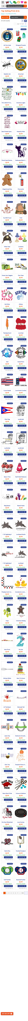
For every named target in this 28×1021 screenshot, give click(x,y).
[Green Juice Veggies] (7, 266)
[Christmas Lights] (21, 94)
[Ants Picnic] (7, 640)
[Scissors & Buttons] (21, 784)
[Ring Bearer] (7, 496)
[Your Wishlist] (22, 2)
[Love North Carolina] (21, 381)
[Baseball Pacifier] (21, 871)
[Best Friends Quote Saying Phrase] (7, 122)
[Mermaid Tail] (21, 698)
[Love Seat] (21, 324)
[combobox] (15, 6)
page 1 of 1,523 (20, 23)
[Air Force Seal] (7, 36)
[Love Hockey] (21, 813)
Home (2, 13)
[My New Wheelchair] (7, 813)
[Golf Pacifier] (7, 871)
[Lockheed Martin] (21, 525)
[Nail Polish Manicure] (21, 468)
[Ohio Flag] (7, 410)
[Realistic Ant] (7, 65)
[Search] (25, 6)
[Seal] (7, 353)
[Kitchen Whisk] (7, 669)
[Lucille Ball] (21, 410)
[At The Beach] (7, 698)
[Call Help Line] (11, 2)
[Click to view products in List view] (22, 21)
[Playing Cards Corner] (7, 583)
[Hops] (7, 612)
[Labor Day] (7, 727)
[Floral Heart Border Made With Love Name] (7, 151)
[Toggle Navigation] (2, 2)
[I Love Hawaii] (7, 381)
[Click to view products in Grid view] (25, 21)
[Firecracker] (21, 180)
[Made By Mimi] (21, 122)
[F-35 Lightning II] (7, 525)
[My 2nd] (21, 640)
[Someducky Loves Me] (21, 583)
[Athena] (21, 295)
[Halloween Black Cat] (21, 151)
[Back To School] (21, 669)
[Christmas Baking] (21, 612)
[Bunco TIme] (7, 468)
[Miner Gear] (7, 237)
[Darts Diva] (7, 842)
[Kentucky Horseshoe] (21, 727)
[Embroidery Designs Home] (7, 2)
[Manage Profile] (18, 2)
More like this (8, 53)
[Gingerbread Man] (7, 180)
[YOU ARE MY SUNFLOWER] (7, 94)
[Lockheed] (21, 554)
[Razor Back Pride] (7, 784)
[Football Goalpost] (21, 842)
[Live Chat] (15, 2)
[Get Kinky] (7, 295)
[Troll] (21, 209)
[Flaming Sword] (7, 324)
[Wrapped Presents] (21, 36)
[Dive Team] (21, 266)
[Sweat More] (21, 353)
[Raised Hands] (21, 496)
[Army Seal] (21, 65)
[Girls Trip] (7, 755)
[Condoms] (21, 237)
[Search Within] (25, 17)
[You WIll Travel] (7, 209)
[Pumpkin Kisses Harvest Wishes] (21, 755)
